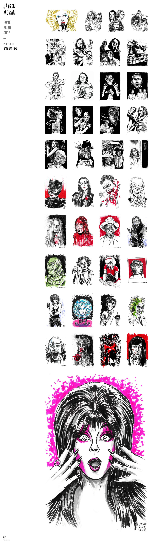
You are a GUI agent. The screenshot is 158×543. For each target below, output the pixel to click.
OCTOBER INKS (10, 48)
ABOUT (7, 27)
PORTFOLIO (8, 44)
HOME (7, 22)
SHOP (6, 32)
